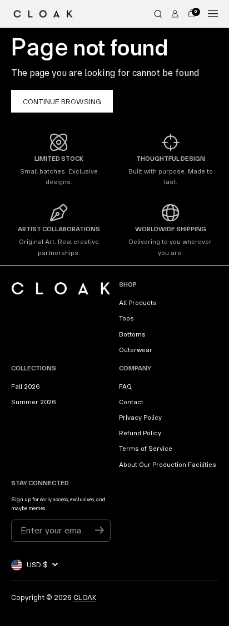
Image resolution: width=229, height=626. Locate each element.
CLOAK (84, 597)
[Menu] (213, 14)
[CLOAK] (43, 14)
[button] (158, 14)
